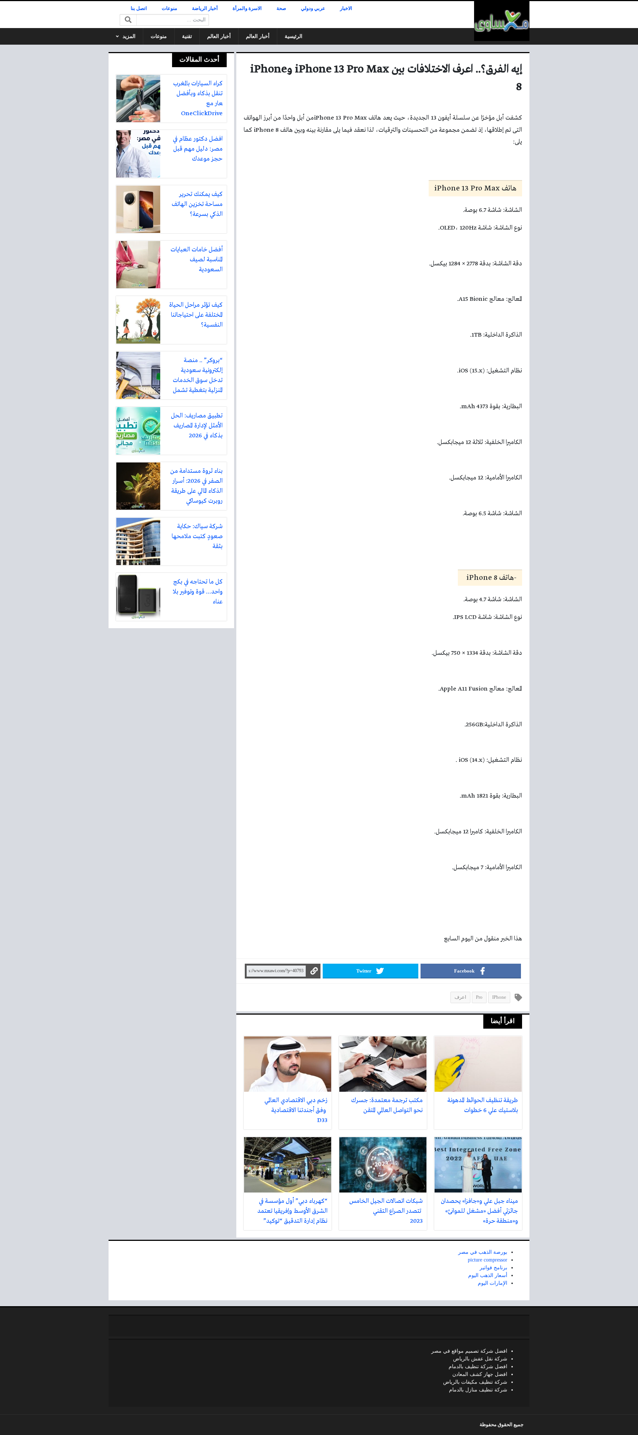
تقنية (187, 36)
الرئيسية (293, 36)
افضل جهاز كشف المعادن (479, 1374)
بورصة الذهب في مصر (482, 1252)
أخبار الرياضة (205, 8)
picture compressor (487, 1260)
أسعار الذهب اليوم (487, 1275)
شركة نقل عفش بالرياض (480, 1359)
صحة (281, 8)
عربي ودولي (313, 8)
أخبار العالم (258, 36)
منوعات (169, 8)
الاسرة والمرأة (247, 8)
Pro (479, 997)
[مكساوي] (501, 21)
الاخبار (346, 8)
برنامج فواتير (493, 1267)
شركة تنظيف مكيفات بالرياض (475, 1382)
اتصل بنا (139, 8)
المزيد (129, 36)
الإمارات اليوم (492, 1283)
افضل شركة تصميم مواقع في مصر (469, 1351)
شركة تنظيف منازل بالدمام (478, 1390)
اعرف (460, 997)
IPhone (499, 997)
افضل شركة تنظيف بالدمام (478, 1366)
